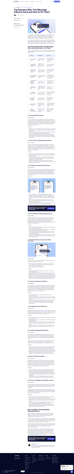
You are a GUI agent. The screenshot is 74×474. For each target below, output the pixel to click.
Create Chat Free (57, 1)
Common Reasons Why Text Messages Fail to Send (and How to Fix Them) (19, 25)
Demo (40, 1)
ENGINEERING (18, 7)
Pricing (37, 1)
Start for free (41, 434)
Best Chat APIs (54, 455)
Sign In (52, 1)
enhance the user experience (40, 416)
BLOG (14, 7)
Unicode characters (43, 311)
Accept (23, 471)
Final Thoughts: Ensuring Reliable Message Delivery (18, 27)
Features (22, 1)
